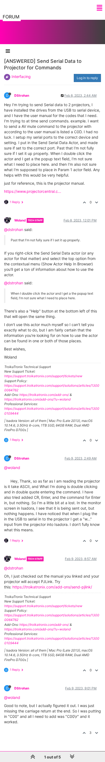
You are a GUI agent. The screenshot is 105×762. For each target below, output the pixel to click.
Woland (20, 220)
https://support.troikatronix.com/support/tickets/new (43, 376)
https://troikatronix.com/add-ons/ (44, 395)
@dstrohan (13, 229)
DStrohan (21, 95)
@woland (12, 467)
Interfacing (21, 76)
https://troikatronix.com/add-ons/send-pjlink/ (52, 587)
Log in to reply (87, 78)
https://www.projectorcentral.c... (32, 191)
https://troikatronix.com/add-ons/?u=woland (37, 399)
